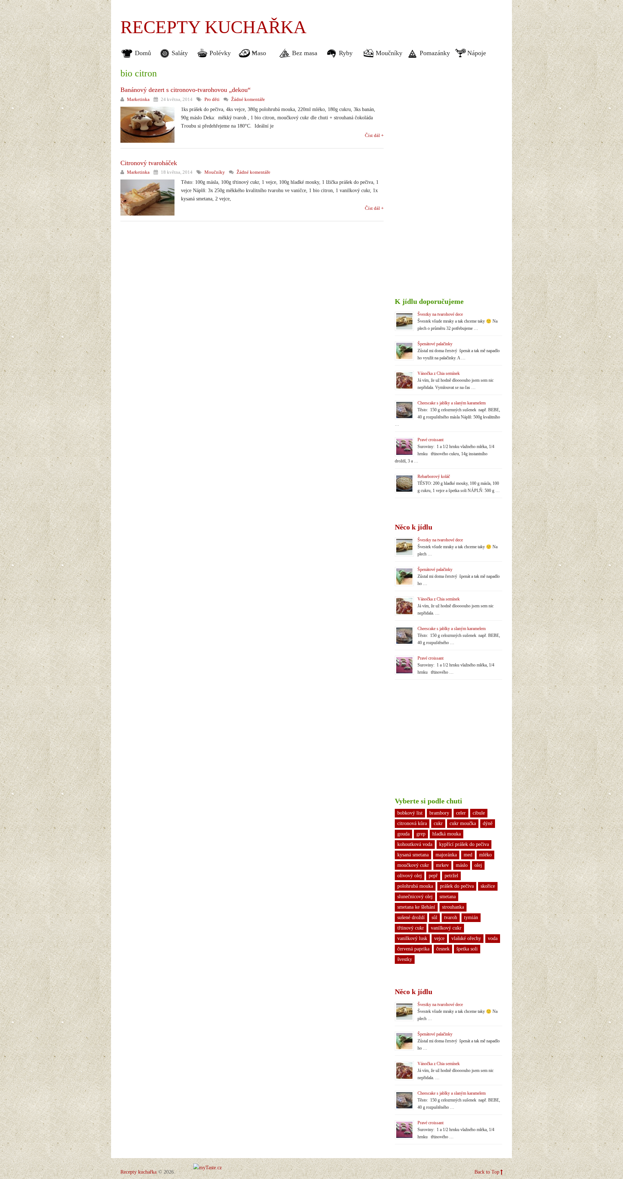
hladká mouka (446, 834)
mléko (485, 854)
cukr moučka (463, 823)
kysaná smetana (413, 854)
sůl (434, 917)
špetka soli (467, 949)
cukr (438, 823)
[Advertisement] (418, 21)
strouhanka (453, 907)
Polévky (220, 53)
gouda (403, 834)
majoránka (446, 854)
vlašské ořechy (466, 938)
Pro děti (212, 99)
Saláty (180, 53)
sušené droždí (411, 917)
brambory (439, 813)
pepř (433, 875)
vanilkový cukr (446, 928)
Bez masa (304, 53)
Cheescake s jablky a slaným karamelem (451, 402)
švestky (404, 959)
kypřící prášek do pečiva (464, 844)
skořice (488, 886)
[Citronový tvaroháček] (147, 197)
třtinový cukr (410, 928)
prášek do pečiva (457, 886)
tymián (471, 917)
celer (461, 813)
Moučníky (389, 53)
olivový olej (409, 875)
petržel (451, 875)
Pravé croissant (430, 439)
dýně (487, 823)
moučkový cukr (413, 865)
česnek (443, 949)
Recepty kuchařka (213, 27)
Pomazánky (435, 53)
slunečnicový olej (415, 896)
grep (420, 834)
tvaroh (450, 917)
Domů (143, 53)
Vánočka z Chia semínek (438, 373)
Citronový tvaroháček (148, 163)
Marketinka (138, 99)
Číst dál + (374, 135)
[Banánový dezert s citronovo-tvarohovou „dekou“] (147, 125)
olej (478, 865)
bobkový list (410, 813)
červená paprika (413, 949)
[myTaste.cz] (207, 1167)
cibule (479, 813)
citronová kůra (412, 823)
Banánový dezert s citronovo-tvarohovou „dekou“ (185, 89)
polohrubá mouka (415, 886)
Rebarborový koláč (433, 476)
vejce (439, 938)
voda (493, 938)
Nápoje (476, 53)
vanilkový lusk (412, 938)
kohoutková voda (414, 844)
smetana (447, 896)
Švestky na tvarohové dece (440, 314)
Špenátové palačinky (434, 343)
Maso (256, 53)
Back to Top (486, 1172)
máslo (462, 865)
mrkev (442, 865)
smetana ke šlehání (416, 907)
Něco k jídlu (413, 527)
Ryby (346, 53)
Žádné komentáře (248, 99)
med (468, 854)
